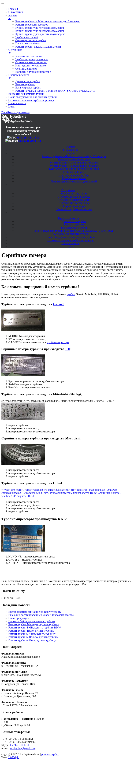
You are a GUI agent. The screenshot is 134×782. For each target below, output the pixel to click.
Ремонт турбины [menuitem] (25, 84)
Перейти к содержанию (15, 112)
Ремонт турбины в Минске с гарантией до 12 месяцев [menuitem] (47, 21)
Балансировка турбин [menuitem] (28, 87)
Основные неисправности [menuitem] (31, 62)
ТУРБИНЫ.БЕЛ (19, 745)
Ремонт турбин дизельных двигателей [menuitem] (38, 46)
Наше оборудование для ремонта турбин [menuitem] (32, 96)
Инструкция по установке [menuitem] (30, 65)
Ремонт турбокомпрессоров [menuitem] (31, 24)
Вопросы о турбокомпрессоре (74, 209)
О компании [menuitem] (15, 11)
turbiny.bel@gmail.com (22, 748)
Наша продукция (18, 618)
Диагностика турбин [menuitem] (27, 81)
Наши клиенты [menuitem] (17, 103)
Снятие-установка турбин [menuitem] (30, 40)
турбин (71, 294)
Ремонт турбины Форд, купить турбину (32, 640)
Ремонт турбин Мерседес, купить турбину (33, 624)
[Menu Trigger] (2, 3)
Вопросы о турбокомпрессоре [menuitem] (33, 71)
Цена (71, 246)
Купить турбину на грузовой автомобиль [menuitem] (39, 30)
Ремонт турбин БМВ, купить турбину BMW (34, 627)
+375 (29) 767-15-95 (28, 137)
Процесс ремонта (68, 218)
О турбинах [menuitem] (15, 51)
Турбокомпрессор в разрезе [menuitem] (31, 59)
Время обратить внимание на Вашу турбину (34, 611)
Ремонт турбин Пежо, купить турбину (31, 630)
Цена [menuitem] (11, 106)
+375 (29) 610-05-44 (29, 140)
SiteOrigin (13, 757)
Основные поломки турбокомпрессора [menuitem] (31, 100)
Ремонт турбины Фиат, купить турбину (31, 633)
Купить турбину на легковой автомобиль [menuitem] (39, 27)
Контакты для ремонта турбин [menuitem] (26, 93)
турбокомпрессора (58, 342)
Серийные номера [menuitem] (26, 68)
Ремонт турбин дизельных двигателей (74, 181)
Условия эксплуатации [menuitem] (28, 56)
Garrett (58, 304)
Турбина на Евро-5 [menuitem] (26, 37)
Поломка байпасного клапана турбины (31, 621)
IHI (67, 349)
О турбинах (68, 190)
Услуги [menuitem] (12, 17)
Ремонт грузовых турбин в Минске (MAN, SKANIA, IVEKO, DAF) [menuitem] (55, 90)
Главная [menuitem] (13, 8)
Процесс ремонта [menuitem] (18, 76)
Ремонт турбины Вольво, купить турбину (33, 636)
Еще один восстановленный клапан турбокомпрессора (41, 614)
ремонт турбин (50, 754)
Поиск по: (7, 597)
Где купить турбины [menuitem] (27, 43)
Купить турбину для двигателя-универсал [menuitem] (40, 34)
